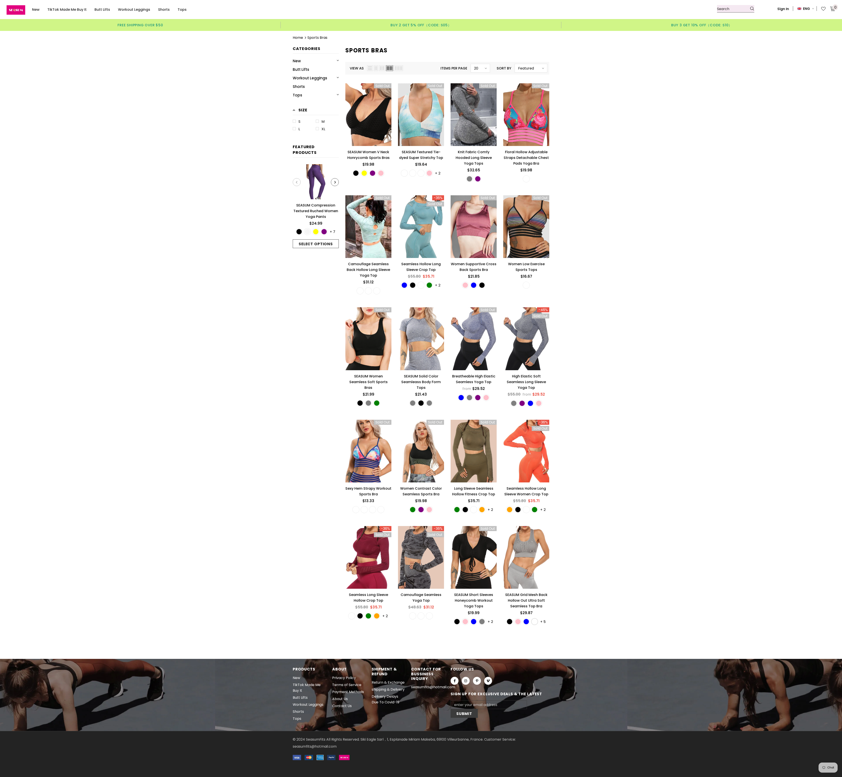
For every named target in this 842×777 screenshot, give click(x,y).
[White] (534, 621)
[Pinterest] (477, 681)
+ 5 (543, 621)
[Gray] (469, 179)
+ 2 (438, 173)
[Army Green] (429, 285)
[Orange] (482, 509)
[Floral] (526, 179)
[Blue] (404, 285)
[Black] (299, 231)
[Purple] (324, 231)
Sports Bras (317, 37)
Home (298, 37)
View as (357, 68)
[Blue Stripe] (356, 509)
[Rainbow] (412, 173)
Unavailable (368, 118)
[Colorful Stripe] (526, 285)
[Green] (376, 403)
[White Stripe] (372, 509)
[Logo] (16, 10)
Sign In (783, 8)
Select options (316, 244)
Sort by (504, 68)
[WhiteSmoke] (307, 231)
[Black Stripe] (364, 509)
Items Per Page (454, 68)
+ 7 (332, 231)
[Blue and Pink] (429, 173)
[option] (140, 25)
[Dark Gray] (429, 403)
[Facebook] (454, 681)
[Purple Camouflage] (376, 291)
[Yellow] (315, 231)
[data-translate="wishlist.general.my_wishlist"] (821, 8)
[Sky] (421, 173)
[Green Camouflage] (360, 291)
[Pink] (381, 173)
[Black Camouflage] (368, 291)
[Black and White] (404, 173)
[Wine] (421, 285)
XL (323, 129)
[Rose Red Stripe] (381, 509)
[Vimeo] (488, 681)
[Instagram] (466, 681)
